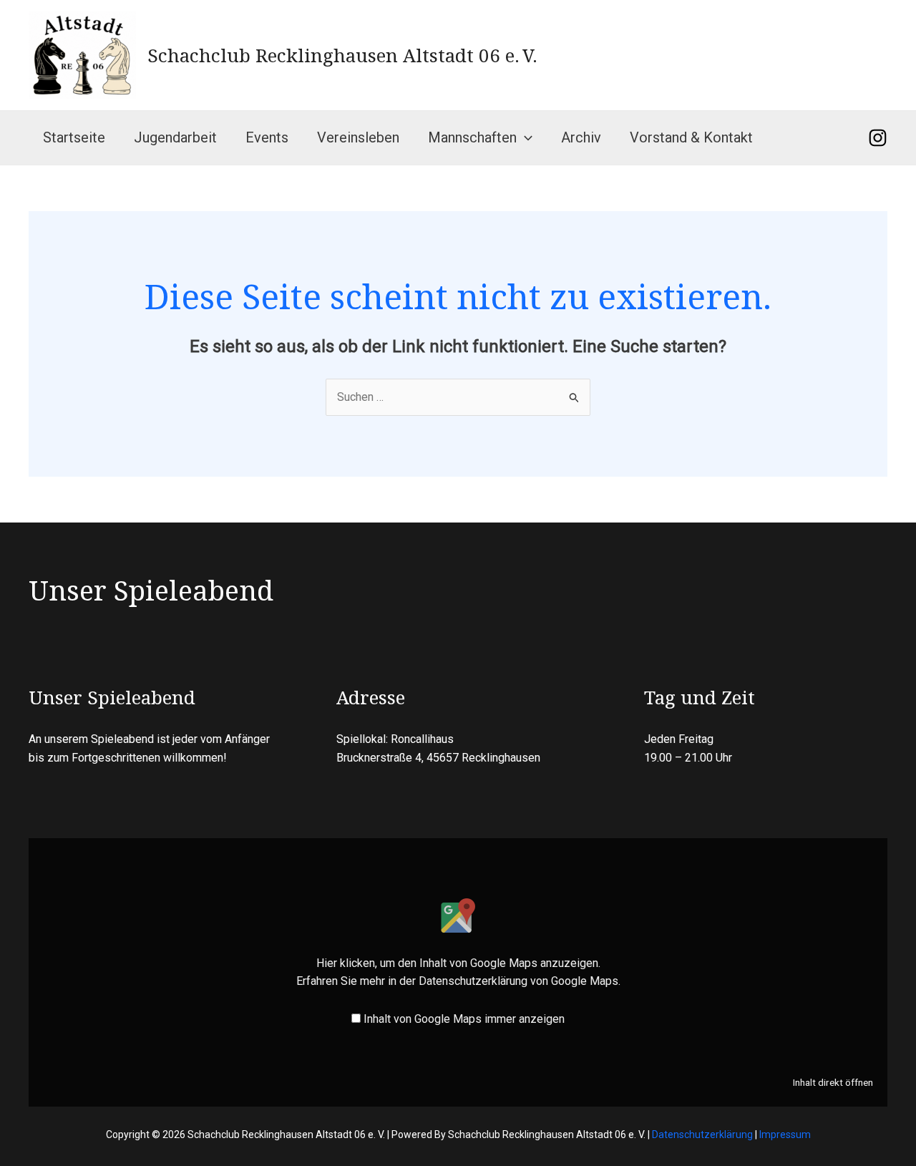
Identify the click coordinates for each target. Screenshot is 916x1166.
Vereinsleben (358, 137)
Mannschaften (472, 137)
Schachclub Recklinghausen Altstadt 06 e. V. (342, 55)
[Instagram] (877, 137)
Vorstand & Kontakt (691, 137)
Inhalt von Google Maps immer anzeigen (464, 1019)
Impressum (785, 1134)
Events (266, 137)
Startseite (74, 137)
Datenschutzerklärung (702, 1134)
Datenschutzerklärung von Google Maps (518, 981)
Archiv (581, 137)
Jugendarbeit (175, 137)
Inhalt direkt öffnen (833, 1082)
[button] (524, 138)
